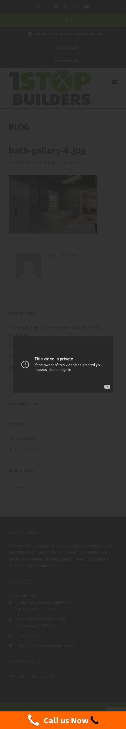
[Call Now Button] (63, 720)
